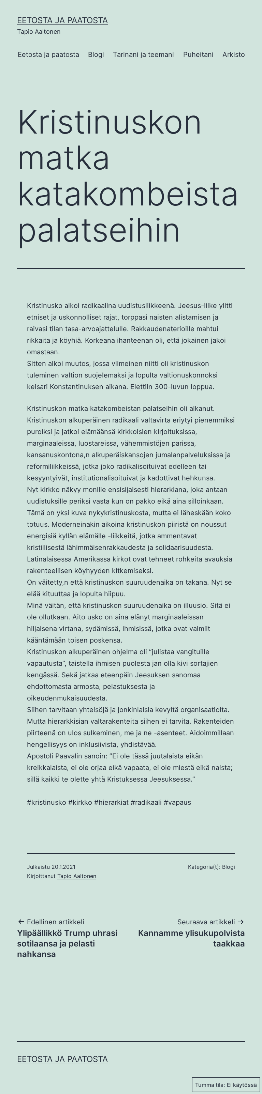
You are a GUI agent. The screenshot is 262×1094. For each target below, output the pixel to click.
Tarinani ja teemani (143, 54)
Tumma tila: (210, 1084)
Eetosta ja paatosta (62, 20)
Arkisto (233, 54)
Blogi (96, 54)
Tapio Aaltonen (76, 876)
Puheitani (198, 54)
